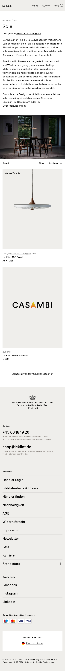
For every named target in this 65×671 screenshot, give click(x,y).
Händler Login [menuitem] (13, 480)
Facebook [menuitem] (10, 585)
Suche (46, 5)
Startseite (7, 20)
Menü (35, 5)
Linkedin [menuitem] (9, 602)
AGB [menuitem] (6, 513)
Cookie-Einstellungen (44, 662)
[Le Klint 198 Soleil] (32, 215)
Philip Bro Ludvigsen (28, 33)
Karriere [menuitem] (9, 555)
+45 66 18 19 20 (16, 432)
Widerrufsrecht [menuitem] (14, 522)
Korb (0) (58, 5)
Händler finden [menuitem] (14, 497)
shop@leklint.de (17, 447)
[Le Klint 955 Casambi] (32, 314)
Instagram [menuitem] (10, 593)
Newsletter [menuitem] (11, 539)
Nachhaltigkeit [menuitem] (13, 505)
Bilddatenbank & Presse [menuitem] (20, 488)
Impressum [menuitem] (11, 530)
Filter (42, 163)
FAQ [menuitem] (6, 547)
